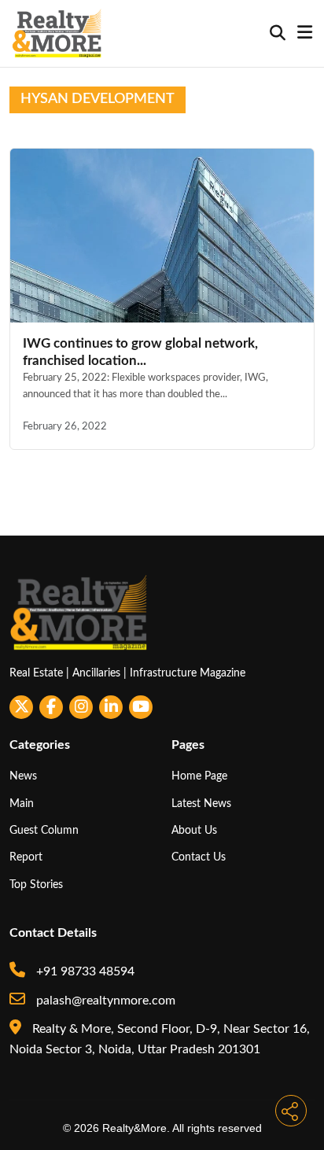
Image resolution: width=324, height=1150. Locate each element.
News (23, 776)
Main (21, 803)
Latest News (201, 803)
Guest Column (44, 830)
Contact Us (198, 857)
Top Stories (36, 884)
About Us (194, 830)
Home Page (199, 776)
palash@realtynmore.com (104, 1000)
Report (25, 857)
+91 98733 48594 (83, 971)
